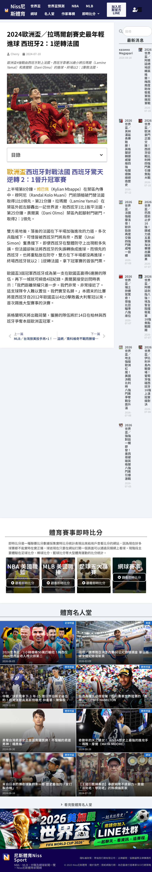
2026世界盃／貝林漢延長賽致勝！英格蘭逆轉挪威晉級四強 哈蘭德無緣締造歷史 (128, 152)
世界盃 (35, 5)
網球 (33, 13)
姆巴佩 (43, 189)
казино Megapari (126, 51)
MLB (89, 5)
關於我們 (94, 864)
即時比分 (89, 13)
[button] (91, 13)
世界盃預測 (56, 5)
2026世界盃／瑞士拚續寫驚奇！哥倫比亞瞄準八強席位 (128, 296)
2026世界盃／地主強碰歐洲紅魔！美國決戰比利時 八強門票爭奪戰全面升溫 (128, 377)
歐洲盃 (16, 171)
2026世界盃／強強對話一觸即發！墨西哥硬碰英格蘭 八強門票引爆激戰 (129, 452)
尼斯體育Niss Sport (28, 857)
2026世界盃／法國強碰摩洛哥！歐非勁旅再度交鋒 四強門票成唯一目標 (129, 228)
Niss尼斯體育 (17, 10)
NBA (75, 5)
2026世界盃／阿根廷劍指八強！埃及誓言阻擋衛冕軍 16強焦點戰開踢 (148, 303)
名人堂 (49, 13)
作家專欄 (68, 13)
